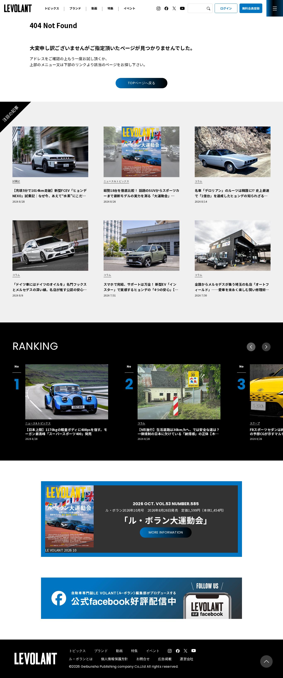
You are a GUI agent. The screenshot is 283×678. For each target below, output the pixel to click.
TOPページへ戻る (141, 83)
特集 (110, 8)
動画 (94, 8)
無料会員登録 (251, 8)
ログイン (226, 8)
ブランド (75, 8)
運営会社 (186, 658)
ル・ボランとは (81, 658)
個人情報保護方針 (114, 658)
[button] (266, 347)
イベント (129, 8)
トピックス (52, 8)
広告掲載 (165, 658)
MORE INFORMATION (166, 532)
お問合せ (143, 658)
